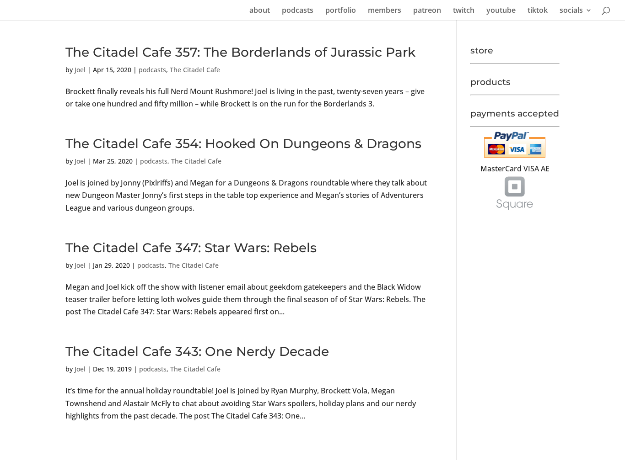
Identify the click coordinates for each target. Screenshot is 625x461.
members (384, 11)
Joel (80, 69)
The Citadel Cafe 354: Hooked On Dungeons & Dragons (243, 143)
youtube (501, 11)
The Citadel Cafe (195, 69)
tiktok (538, 11)
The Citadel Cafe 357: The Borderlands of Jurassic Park (240, 52)
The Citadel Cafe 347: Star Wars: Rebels (191, 247)
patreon (427, 11)
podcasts (297, 11)
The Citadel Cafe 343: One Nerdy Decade (197, 351)
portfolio (340, 11)
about (259, 11)
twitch (463, 11)
